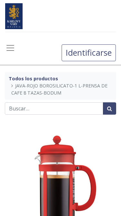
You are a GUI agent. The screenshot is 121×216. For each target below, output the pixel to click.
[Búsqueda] (109, 108)
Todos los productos (33, 78)
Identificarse (89, 52)
